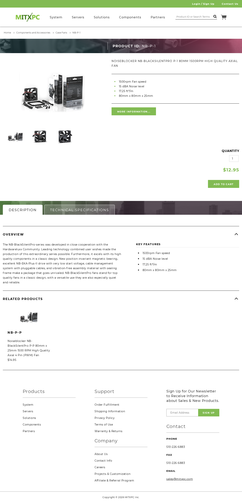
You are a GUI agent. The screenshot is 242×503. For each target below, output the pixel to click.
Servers (28, 411)
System (28, 404)
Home (7, 32)
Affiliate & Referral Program (114, 480)
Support (104, 391)
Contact (176, 426)
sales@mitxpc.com (179, 479)
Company (106, 440)
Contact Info (103, 460)
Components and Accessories (33, 32)
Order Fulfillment (107, 404)
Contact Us (230, 3)
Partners (29, 431)
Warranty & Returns (108, 431)
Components (32, 424)
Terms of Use (104, 424)
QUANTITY (230, 151)
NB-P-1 (76, 32)
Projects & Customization (112, 474)
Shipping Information (110, 411)
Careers (100, 467)
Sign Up (208, 3)
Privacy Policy (105, 418)
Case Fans (61, 32)
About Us (101, 454)
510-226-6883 (175, 447)
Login (196, 3)
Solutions (29, 418)
